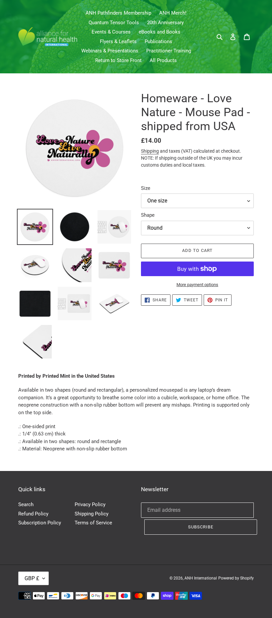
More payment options (197, 284)
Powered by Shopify (236, 578)
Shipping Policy (91, 514)
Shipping (150, 151)
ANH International (200, 578)
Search (26, 504)
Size (145, 188)
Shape (148, 215)
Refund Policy (33, 514)
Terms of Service (93, 523)
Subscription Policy (39, 523)
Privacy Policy (90, 504)
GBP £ (32, 578)
